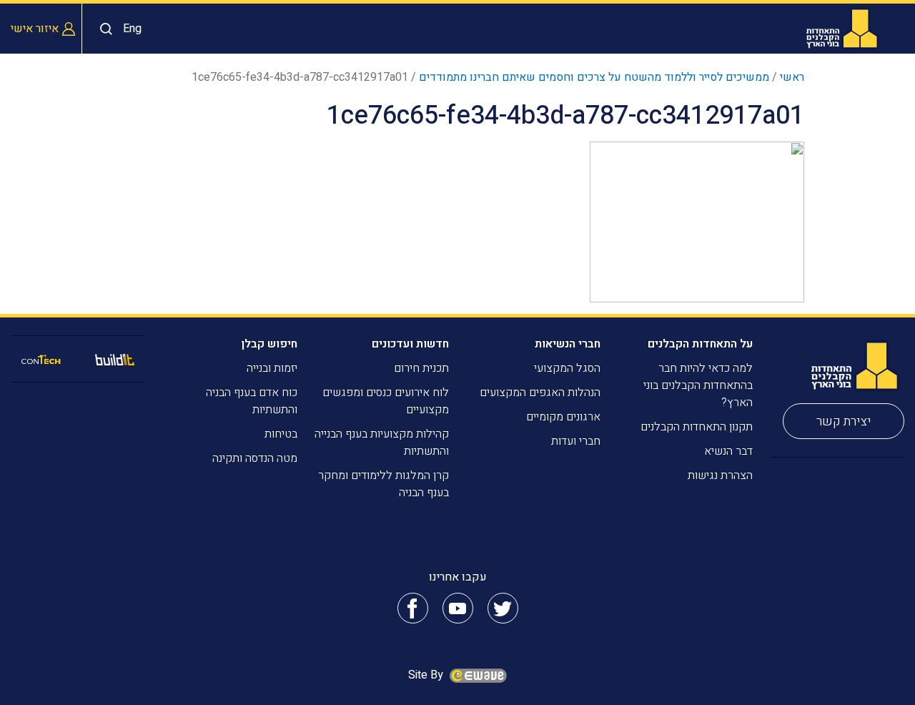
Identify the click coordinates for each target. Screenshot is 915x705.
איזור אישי (35, 28)
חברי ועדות (575, 441)
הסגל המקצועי (567, 368)
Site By (427, 675)
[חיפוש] (102, 29)
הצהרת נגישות (720, 475)
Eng (132, 28)
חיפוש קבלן (269, 343)
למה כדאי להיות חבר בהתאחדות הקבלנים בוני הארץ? (698, 385)
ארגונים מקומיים (563, 416)
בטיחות (280, 434)
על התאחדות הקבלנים (700, 343)
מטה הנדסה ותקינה (254, 458)
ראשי (792, 77)
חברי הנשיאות (567, 343)
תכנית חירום (421, 368)
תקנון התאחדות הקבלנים (696, 426)
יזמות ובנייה (272, 368)
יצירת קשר (843, 421)
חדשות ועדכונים (410, 343)
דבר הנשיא (728, 451)
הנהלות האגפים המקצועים (540, 392)
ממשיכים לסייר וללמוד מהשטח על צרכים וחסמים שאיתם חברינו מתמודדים (594, 77)
